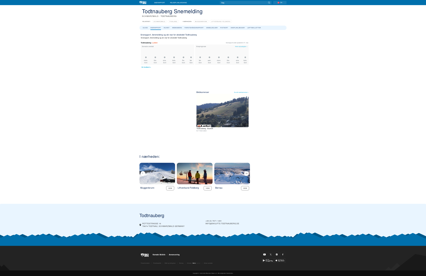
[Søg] (269, 2)
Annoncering (174, 254)
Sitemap (181, 263)
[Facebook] (282, 254)
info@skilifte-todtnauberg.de (222, 223)
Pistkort (224, 27)
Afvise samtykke (208, 263)
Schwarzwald (159, 21)
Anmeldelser (212, 27)
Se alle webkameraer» (241, 92)
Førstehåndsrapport (194, 27)
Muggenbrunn (201, 21)
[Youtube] (264, 254)
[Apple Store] (280, 260)
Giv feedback (145, 67)
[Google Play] (268, 260)
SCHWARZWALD (150, 16)
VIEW (170, 188)
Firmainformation (145, 263)
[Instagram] (276, 254)
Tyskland (173, 21)
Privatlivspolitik (157, 263)
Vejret (167, 27)
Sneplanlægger (238, 27)
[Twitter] (270, 254)
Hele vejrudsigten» (241, 46)
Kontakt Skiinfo (159, 254)
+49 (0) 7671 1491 (213, 221)
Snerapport (159, 2)
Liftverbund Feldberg (220, 21)
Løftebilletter (254, 27)
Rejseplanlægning (178, 2)
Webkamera (177, 27)
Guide (145, 27)
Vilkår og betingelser (170, 263)
